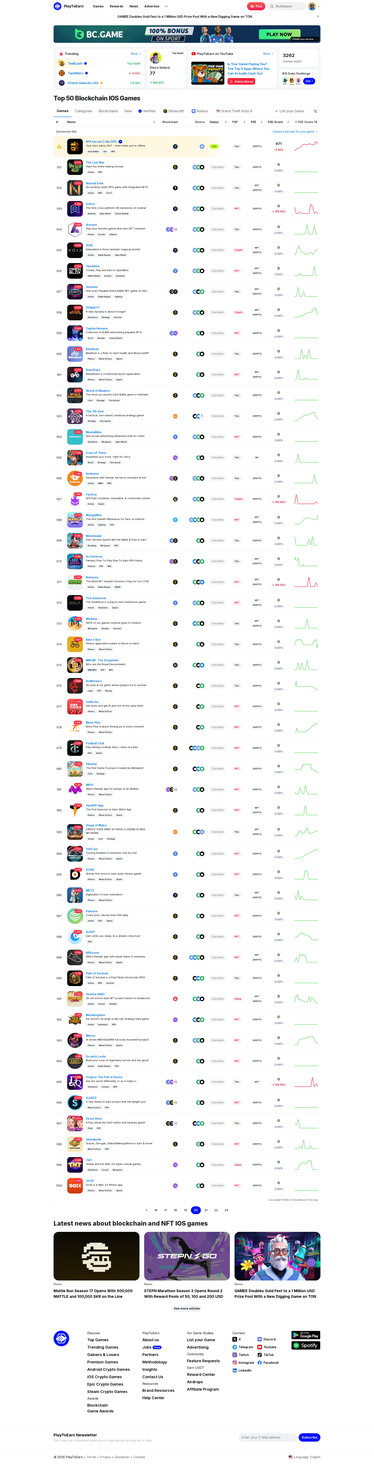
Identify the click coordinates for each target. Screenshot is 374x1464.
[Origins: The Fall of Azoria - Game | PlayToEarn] (75, 1081)
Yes (237, 146)
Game (238, 998)
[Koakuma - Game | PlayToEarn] (75, 478)
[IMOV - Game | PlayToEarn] (75, 789)
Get (308, 81)
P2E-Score (275, 121)
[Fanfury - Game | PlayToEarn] (75, 499)
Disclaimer (122, 1457)
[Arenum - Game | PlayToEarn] (75, 229)
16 (155, 1210)
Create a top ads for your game (294, 131)
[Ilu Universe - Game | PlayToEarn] (75, 561)
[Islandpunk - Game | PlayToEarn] (75, 1143)
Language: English (307, 1457)
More (134, 53)
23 (226, 1210)
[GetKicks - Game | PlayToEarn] (75, 706)
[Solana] (175, 146)
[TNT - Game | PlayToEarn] (75, 1164)
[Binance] (175, 167)
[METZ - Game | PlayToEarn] (75, 895)
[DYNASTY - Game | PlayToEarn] (75, 312)
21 (206, 1210)
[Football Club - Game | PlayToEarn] (75, 747)
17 (165, 1210)
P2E (253, 121)
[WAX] (175, 416)
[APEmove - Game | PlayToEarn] (75, 957)
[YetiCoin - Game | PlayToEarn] (75, 853)
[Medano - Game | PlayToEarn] (75, 623)
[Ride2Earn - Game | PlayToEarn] (75, 374)
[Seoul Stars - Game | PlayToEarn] (75, 1123)
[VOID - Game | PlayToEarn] (75, 250)
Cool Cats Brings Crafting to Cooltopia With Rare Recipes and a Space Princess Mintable (184, 16)
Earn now (255, 6)
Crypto (257, 146)
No (256, 457)
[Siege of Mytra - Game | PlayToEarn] (75, 831)
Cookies (139, 1457)
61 (152, 73)
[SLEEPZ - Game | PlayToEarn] (75, 1102)
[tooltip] (315, 111)
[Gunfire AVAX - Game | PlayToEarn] (75, 998)
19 (185, 1210)
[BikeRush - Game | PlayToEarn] (75, 353)
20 (196, 1210)
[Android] (198, 167)
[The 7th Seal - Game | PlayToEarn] (75, 415)
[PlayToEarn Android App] (305, 1335)
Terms (91, 1457)
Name (71, 121)
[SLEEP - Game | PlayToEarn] (75, 936)
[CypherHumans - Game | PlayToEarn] (75, 333)
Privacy (105, 1457)
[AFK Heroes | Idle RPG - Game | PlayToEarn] (75, 146)
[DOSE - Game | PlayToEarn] (75, 874)
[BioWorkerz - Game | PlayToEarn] (75, 685)
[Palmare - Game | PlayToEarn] (75, 915)
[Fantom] (175, 520)
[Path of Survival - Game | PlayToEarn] (75, 978)
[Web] (202, 146)
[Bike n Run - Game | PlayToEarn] (75, 644)
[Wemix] (175, 665)
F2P (234, 121)
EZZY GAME (159, 67)
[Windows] (198, 416)
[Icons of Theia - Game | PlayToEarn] (75, 457)
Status (214, 121)
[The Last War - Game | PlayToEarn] (75, 167)
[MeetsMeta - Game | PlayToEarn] (75, 436)
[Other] (175, 188)
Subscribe (309, 1437)
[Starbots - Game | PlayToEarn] (75, 291)
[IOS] (202, 167)
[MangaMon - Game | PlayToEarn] (75, 519)
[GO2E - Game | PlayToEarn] (75, 1185)
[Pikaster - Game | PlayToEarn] (75, 768)
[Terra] (175, 499)
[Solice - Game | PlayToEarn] (75, 208)
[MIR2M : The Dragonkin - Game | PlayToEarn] (75, 665)
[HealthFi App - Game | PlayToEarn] (75, 810)
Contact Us (152, 1376)
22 (216, 1210)
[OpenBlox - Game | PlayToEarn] (75, 270)
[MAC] (191, 748)
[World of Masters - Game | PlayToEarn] (75, 395)
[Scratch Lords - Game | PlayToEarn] (75, 1061)
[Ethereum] (168, 229)
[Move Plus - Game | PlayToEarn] (75, 727)
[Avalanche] (175, 999)
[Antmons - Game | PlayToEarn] (75, 581)
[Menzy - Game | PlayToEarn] (75, 1040)
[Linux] (202, 416)
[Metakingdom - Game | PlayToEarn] (75, 1019)
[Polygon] (172, 229)
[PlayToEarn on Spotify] (305, 1345)
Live (214, 146)
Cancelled (217, 167)
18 (175, 1210)
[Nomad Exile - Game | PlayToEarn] (75, 187)
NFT (257, 185)
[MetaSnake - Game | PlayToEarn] (75, 540)
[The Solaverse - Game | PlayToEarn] (75, 602)
